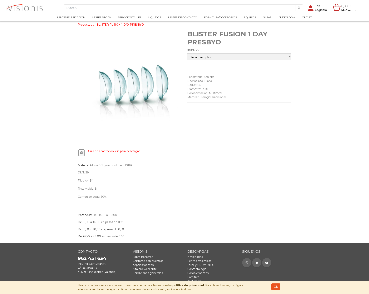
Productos (85, 24)
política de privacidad (188, 285)
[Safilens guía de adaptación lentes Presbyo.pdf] (81, 153)
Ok (276, 286)
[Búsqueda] (299, 7)
